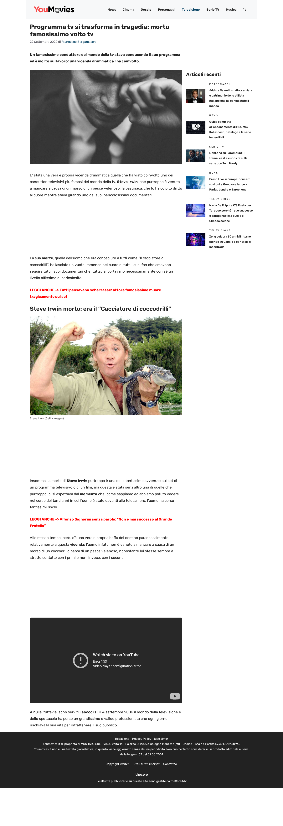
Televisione (191, 9)
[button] (244, 9)
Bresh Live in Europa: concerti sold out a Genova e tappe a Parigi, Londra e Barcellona (229, 184)
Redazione (122, 738)
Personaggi (166, 9)
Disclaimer (161, 738)
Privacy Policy (141, 738)
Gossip (146, 9)
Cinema (128, 9)
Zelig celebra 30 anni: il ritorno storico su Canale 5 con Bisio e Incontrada (230, 242)
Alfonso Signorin (75, 519)
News (112, 9)
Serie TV (212, 9)
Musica (231, 9)
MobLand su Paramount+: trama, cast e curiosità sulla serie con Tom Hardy (228, 158)
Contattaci (170, 764)
